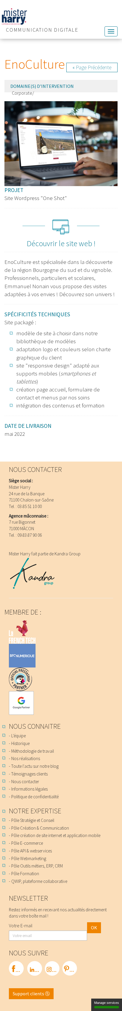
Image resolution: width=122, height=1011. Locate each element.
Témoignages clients (29, 774)
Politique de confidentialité (35, 796)
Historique (20, 743)
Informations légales (29, 789)
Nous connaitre (35, 726)
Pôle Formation (25, 873)
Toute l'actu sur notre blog (35, 766)
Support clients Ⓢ (31, 994)
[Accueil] (61, 16)
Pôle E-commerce (27, 843)
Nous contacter (25, 781)
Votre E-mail (21, 925)
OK (94, 928)
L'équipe (18, 736)
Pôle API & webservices (31, 851)
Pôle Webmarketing (28, 858)
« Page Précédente (92, 67)
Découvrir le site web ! (61, 243)
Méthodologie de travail (32, 751)
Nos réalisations (25, 758)
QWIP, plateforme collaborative (39, 881)
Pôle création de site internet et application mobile (55, 835)
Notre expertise (35, 810)
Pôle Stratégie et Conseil (32, 820)
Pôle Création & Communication (40, 828)
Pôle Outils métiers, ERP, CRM (37, 866)
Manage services (106, 1002)
